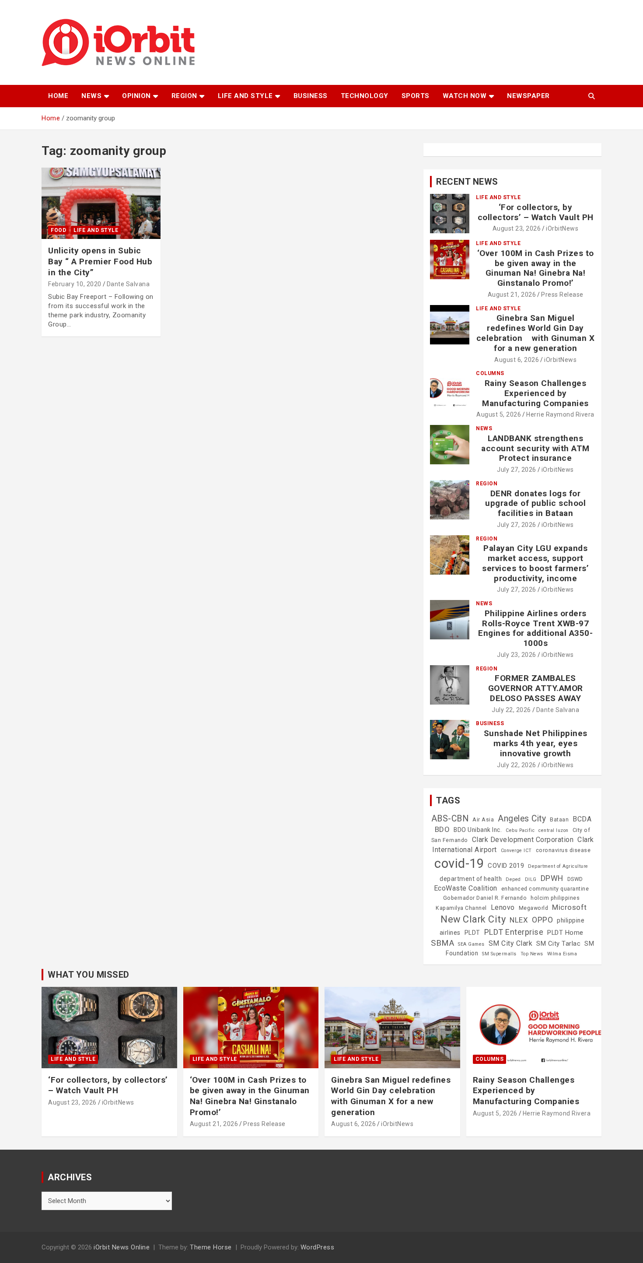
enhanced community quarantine (545, 889)
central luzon (553, 830)
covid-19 (459, 863)
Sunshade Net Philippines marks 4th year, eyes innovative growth (535, 743)
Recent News (467, 181)
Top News (532, 954)
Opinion (136, 96)
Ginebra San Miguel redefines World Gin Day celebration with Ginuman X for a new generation (535, 333)
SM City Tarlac (558, 943)
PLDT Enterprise (514, 932)
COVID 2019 (506, 866)
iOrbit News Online (122, 1247)
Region (184, 96)
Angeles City (522, 819)
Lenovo (503, 907)
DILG (531, 879)
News (91, 96)
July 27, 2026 (516, 469)
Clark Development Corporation (523, 839)
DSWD (575, 879)
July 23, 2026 (516, 654)
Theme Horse (211, 1247)
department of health (471, 878)
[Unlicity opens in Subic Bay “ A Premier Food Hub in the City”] (101, 203)
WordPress (318, 1247)
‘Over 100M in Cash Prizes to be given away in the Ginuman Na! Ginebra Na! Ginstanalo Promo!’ (535, 268)
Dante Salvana (128, 284)
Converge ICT (516, 850)
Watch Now (465, 96)
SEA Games (471, 944)
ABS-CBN (450, 819)
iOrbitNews (562, 228)
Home (58, 96)
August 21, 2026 (512, 294)
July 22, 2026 (511, 709)
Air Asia (483, 820)
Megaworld (534, 908)
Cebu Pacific (520, 830)
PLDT (472, 932)
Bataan (559, 820)
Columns (490, 373)
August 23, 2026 (517, 228)
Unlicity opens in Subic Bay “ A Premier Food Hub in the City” (100, 261)
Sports (416, 96)
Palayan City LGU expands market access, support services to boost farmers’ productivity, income (535, 563)
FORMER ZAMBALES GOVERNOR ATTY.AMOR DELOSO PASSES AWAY (535, 688)
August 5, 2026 (498, 414)
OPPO (542, 919)
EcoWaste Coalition (465, 888)
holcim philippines (555, 898)
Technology (364, 96)
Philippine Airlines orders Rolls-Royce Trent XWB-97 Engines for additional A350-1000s (535, 628)
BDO (442, 829)
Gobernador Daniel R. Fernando (485, 898)
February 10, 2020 (74, 284)
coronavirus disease (563, 850)
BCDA (582, 819)
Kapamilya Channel (461, 908)
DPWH (552, 878)
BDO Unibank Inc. (478, 829)
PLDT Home (565, 933)
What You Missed (88, 974)
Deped (513, 879)
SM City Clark (511, 943)
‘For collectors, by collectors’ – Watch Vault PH (536, 212)
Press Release (562, 294)
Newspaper (528, 96)
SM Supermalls (499, 954)
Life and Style (245, 96)
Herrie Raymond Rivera (560, 414)
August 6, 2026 (516, 359)
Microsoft (569, 907)
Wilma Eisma (562, 954)
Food (58, 230)
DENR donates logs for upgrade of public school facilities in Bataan (535, 503)
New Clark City (473, 919)
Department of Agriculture (558, 866)
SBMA (442, 943)
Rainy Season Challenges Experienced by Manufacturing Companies (535, 393)
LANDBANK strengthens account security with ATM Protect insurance (535, 448)
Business (311, 96)
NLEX (519, 920)
